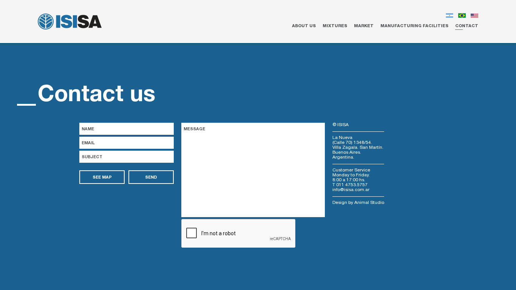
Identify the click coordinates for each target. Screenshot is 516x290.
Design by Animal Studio (358, 203)
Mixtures (335, 26)
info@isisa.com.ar (350, 190)
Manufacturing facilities (414, 26)
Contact (466, 26)
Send (151, 178)
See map (102, 178)
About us (304, 26)
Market (364, 26)
